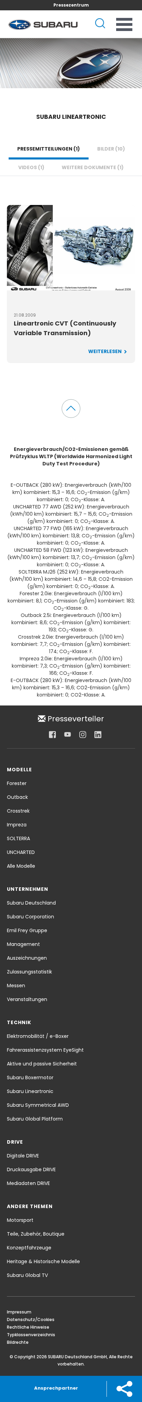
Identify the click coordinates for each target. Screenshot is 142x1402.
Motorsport (20, 1220)
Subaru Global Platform (35, 1118)
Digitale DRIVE (23, 1155)
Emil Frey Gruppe (27, 930)
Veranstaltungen (27, 999)
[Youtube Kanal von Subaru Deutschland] (67, 734)
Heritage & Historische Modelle (43, 1261)
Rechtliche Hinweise (28, 1327)
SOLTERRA (18, 838)
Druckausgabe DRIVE (31, 1169)
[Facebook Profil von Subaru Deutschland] (52, 734)
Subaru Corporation (30, 916)
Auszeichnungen (27, 958)
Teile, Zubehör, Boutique (35, 1233)
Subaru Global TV (27, 1275)
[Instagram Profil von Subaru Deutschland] (82, 734)
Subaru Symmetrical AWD (38, 1105)
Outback (17, 797)
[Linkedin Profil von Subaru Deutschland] (97, 734)
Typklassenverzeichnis (31, 1335)
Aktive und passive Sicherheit (42, 1063)
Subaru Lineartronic (30, 1091)
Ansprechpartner (56, 1388)
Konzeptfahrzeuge (29, 1247)
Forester (17, 783)
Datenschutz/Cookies (30, 1319)
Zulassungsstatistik (29, 971)
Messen (16, 985)
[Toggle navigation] (124, 24)
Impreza (17, 824)
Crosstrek (18, 810)
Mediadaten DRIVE (28, 1183)
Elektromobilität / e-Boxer (38, 1036)
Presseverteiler (74, 718)
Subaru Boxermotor (30, 1077)
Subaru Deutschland (31, 902)
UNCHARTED (21, 852)
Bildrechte (18, 1342)
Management (23, 944)
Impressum (19, 1312)
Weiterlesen (105, 351)
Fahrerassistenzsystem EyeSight (45, 1050)
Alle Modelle (21, 866)
